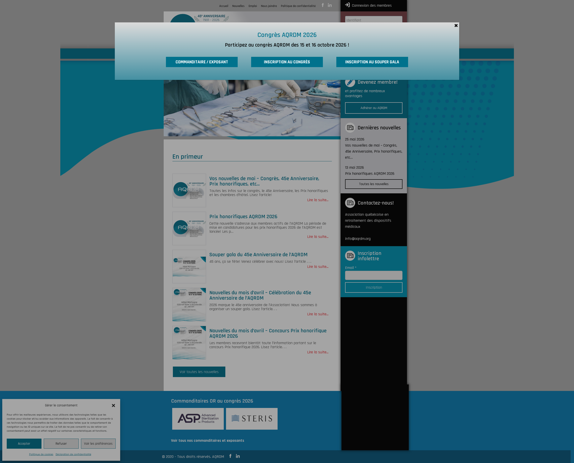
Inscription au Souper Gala (372, 62)
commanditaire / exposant (202, 62)
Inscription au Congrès (287, 62)
